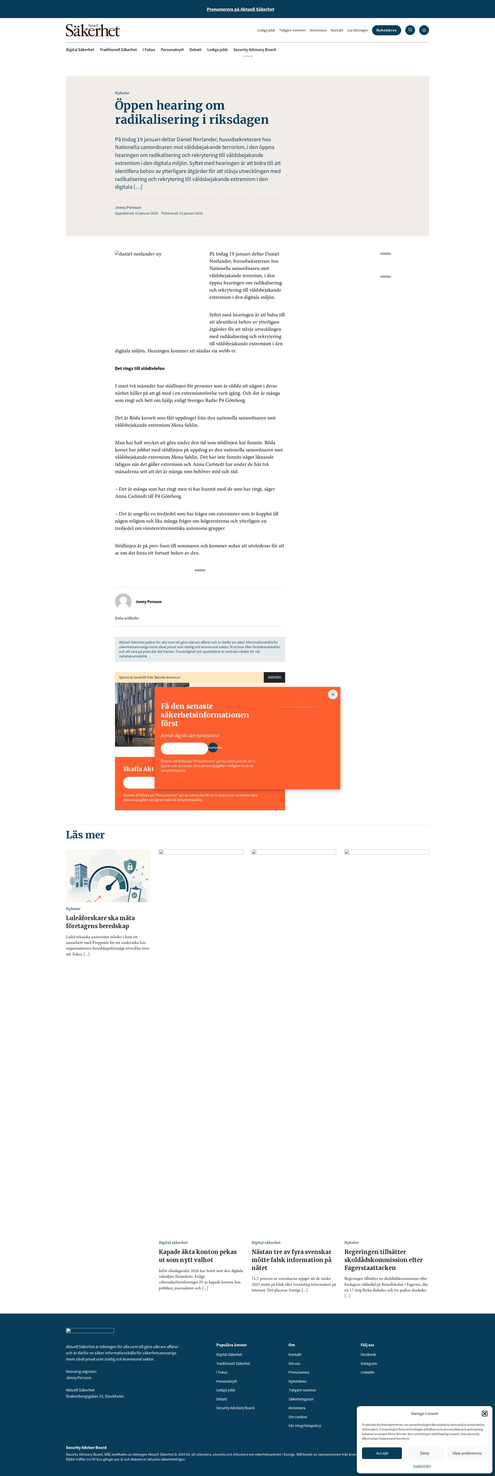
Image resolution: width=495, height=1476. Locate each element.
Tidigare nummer (292, 30)
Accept (382, 1453)
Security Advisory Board (254, 49)
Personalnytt (172, 49)
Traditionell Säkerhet (118, 49)
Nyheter (122, 92)
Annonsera (318, 30)
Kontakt (337, 30)
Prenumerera (298, 1372)
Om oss (294, 1363)
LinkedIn (367, 1372)
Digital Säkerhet (80, 49)
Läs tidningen (357, 30)
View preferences (467, 1453)
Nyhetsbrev (386, 30)
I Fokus (149, 49)
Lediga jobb (266, 30)
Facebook (368, 1354)
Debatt (195, 49)
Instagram (369, 1363)
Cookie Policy (422, 1466)
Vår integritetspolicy (304, 1425)
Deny (424, 1453)
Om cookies (297, 1416)
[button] (484, 1413)
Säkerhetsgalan (301, 1399)
